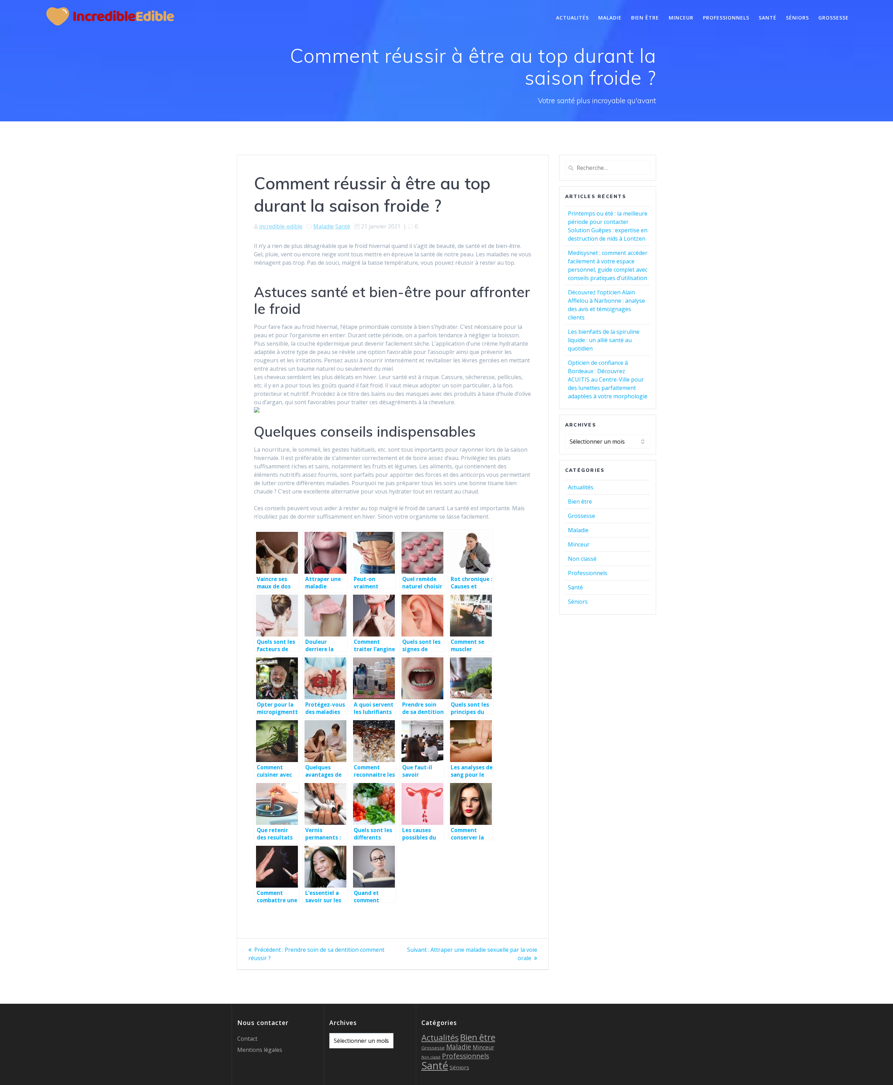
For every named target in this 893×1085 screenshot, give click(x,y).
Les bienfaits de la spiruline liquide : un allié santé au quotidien (603, 340)
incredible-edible (280, 226)
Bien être (645, 17)
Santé (767, 17)
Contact (247, 1038)
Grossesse (833, 17)
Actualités (572, 17)
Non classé (582, 559)
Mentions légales (259, 1050)
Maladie (610, 17)
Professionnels (726, 17)
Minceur (681, 17)
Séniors (797, 17)
